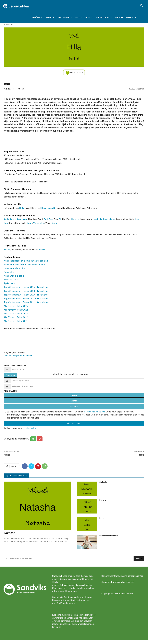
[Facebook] (25, 466)
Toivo (29, 223)
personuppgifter (135, 576)
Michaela (103, 482)
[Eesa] (87, 524)
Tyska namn (9, 283)
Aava (19, 219)
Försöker (36, 17)
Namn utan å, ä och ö (14, 276)
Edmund (102, 500)
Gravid (49, 17)
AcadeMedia (73, 597)
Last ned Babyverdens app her (18, 355)
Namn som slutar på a (14, 268)
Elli (60, 219)
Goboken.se (65, 585)
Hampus (75, 219)
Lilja (100, 219)
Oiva (137, 219)
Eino (51, 219)
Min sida (119, 17)
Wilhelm (42, 249)
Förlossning (64, 17)
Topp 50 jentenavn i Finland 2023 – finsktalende (26, 294)
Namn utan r (10, 272)
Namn (87, 17)
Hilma (43, 208)
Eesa (101, 518)
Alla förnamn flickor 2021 (16, 321)
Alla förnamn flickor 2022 (16, 317)
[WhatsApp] (45, 466)
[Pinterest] (38, 466)
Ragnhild (51, 208)
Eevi (46, 219)
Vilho (42, 223)
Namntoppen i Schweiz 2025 (111, 536)
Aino (24, 219)
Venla (36, 223)
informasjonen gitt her (94, 411)
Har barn (74, 406)
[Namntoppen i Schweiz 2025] (87, 542)
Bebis (77, 17)
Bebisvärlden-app (104, 17)
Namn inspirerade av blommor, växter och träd (26, 260)
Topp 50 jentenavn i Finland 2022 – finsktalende (26, 298)
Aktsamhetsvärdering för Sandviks (117, 582)
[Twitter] (31, 466)
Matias (112, 219)
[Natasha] (37, 506)
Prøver (74, 395)
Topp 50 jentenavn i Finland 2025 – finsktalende (26, 287)
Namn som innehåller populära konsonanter (24, 264)
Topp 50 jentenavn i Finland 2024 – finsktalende (26, 291)
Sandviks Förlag (59, 576)
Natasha (9, 533)
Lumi (105, 219)
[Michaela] (87, 489)
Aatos (13, 219)
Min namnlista (76, 72)
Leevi (95, 219)
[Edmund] (87, 506)
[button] (141, 5)
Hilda (21, 208)
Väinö (55, 223)
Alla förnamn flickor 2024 (16, 310)
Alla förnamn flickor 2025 (16, 306)
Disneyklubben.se (84, 585)
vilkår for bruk (31, 428)
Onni (6, 223)
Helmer (7, 249)
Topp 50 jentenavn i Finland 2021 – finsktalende (26, 302)
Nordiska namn (11, 279)
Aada (6, 219)
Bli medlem (131, 17)
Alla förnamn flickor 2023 (16, 313)
